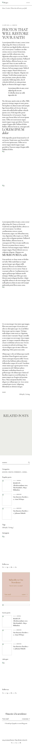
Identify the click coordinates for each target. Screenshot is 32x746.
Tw (3, 567)
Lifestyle (21, 394)
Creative (8, 8)
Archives (5, 472)
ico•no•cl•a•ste (9, 740)
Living (28, 394)
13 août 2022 (5, 25)
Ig (7, 567)
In (16, 743)
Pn (15, 567)
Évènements (17, 472)
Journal (24, 472)
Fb (11, 567)
